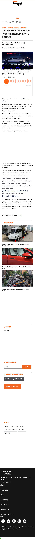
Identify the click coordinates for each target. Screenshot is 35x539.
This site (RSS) (24, 521)
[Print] (20, 22)
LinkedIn (19, 521)
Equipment (16, 28)
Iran (21, 426)
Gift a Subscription (19, 379)
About (2, 485)
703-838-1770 (5, 482)
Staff (2, 495)
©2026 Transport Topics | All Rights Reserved (14, 527)
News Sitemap (16, 529)
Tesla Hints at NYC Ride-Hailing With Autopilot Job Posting (15, 289)
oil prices (22, 430)
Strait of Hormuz (11, 430)
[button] (16, 22)
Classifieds (4, 505)
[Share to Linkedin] (10, 22)
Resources (4, 509)
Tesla (19, 215)
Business (4, 28)
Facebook (3, 521)
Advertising (4, 500)
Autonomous (23, 28)
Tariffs (7, 426)
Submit (26, 367)
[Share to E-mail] (13, 22)
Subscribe (7, 379)
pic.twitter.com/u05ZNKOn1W (15, 191)
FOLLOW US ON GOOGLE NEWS (12, 386)
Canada (7, 433)
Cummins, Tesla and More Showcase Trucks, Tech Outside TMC (15, 245)
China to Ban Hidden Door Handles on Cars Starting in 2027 (16, 267)
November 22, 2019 (10, 196)
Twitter (8, 521)
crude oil (15, 426)
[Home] (17, 3)
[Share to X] (6, 22)
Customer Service (6, 514)
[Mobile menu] (2, 3)
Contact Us (4, 490)
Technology (10, 28)
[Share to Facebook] (3, 22)
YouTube (14, 521)
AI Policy (7, 529)
